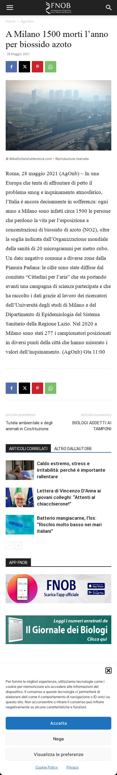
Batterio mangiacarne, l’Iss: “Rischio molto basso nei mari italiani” (69, 524)
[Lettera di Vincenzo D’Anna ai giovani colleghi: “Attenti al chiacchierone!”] (20, 497)
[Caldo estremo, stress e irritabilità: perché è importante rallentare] (20, 470)
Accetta (58, 723)
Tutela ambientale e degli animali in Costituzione (29, 425)
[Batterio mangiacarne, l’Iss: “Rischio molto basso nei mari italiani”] (20, 524)
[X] (24, 66)
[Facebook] (11, 66)
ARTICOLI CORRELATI (28, 448)
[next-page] (18, 545)
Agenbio (27, 21)
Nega (58, 738)
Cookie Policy (46, 767)
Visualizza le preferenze (58, 754)
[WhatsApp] (50, 66)
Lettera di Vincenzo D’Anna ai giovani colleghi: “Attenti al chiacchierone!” (69, 497)
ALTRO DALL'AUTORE (73, 448)
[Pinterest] (37, 66)
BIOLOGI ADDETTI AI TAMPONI (91, 425)
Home (10, 21)
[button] (108, 670)
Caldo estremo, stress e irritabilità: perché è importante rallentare (71, 470)
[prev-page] (9, 545)
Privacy (72, 767)
